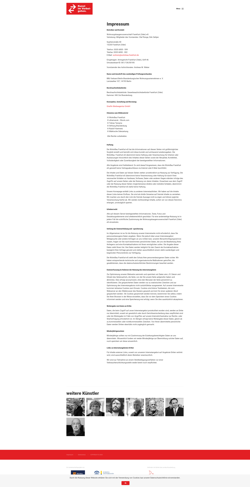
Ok (125, 483)
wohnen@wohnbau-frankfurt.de (126, 55)
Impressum (69, 454)
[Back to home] (79, 9)
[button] (180, 9)
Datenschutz (82, 454)
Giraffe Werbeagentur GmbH (118, 106)
